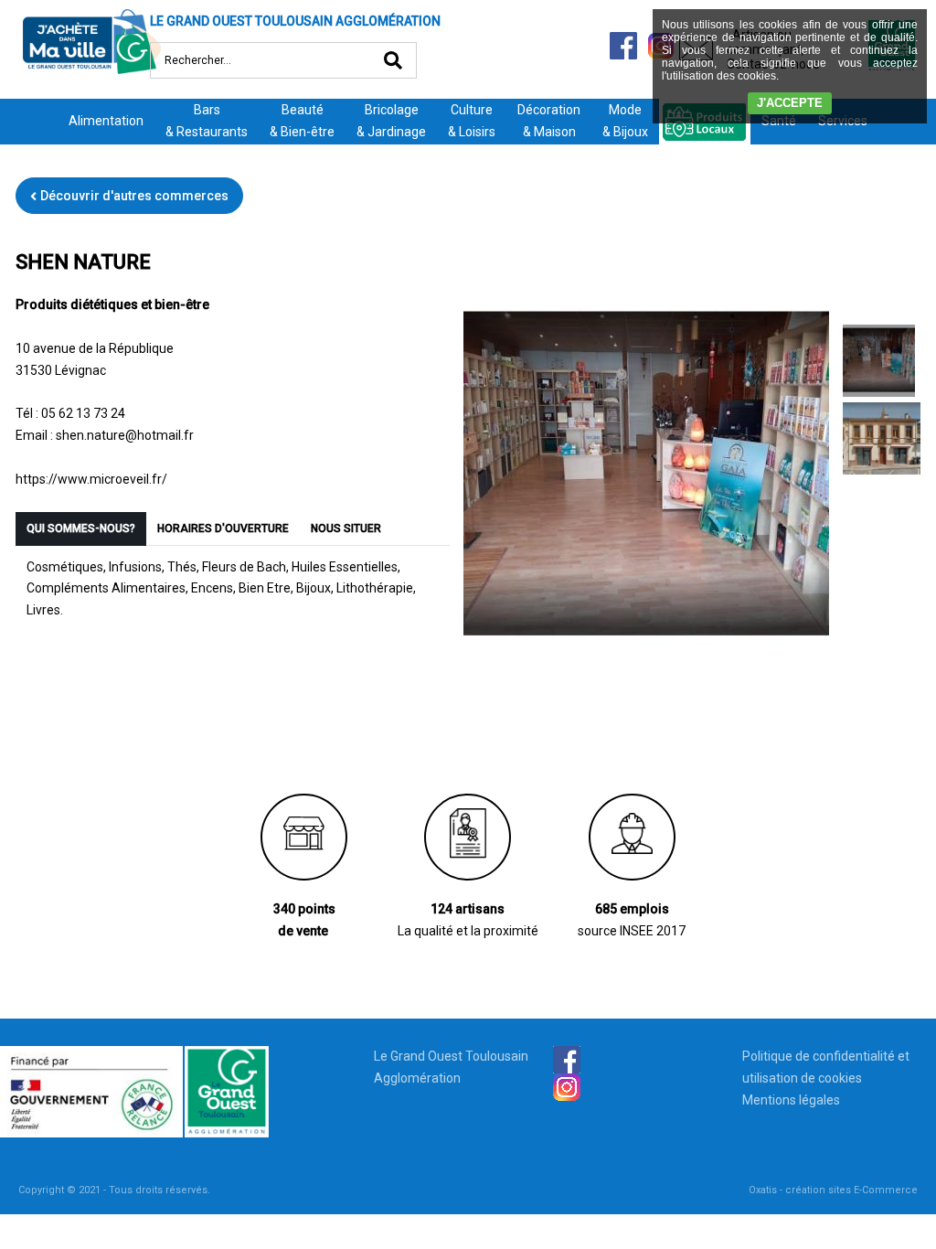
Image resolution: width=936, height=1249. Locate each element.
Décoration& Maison (548, 120)
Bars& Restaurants (206, 120)
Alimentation (106, 120)
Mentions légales (791, 1100)
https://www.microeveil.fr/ (91, 479)
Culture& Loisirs (471, 120)
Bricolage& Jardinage (391, 120)
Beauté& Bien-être (302, 120)
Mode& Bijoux (625, 120)
